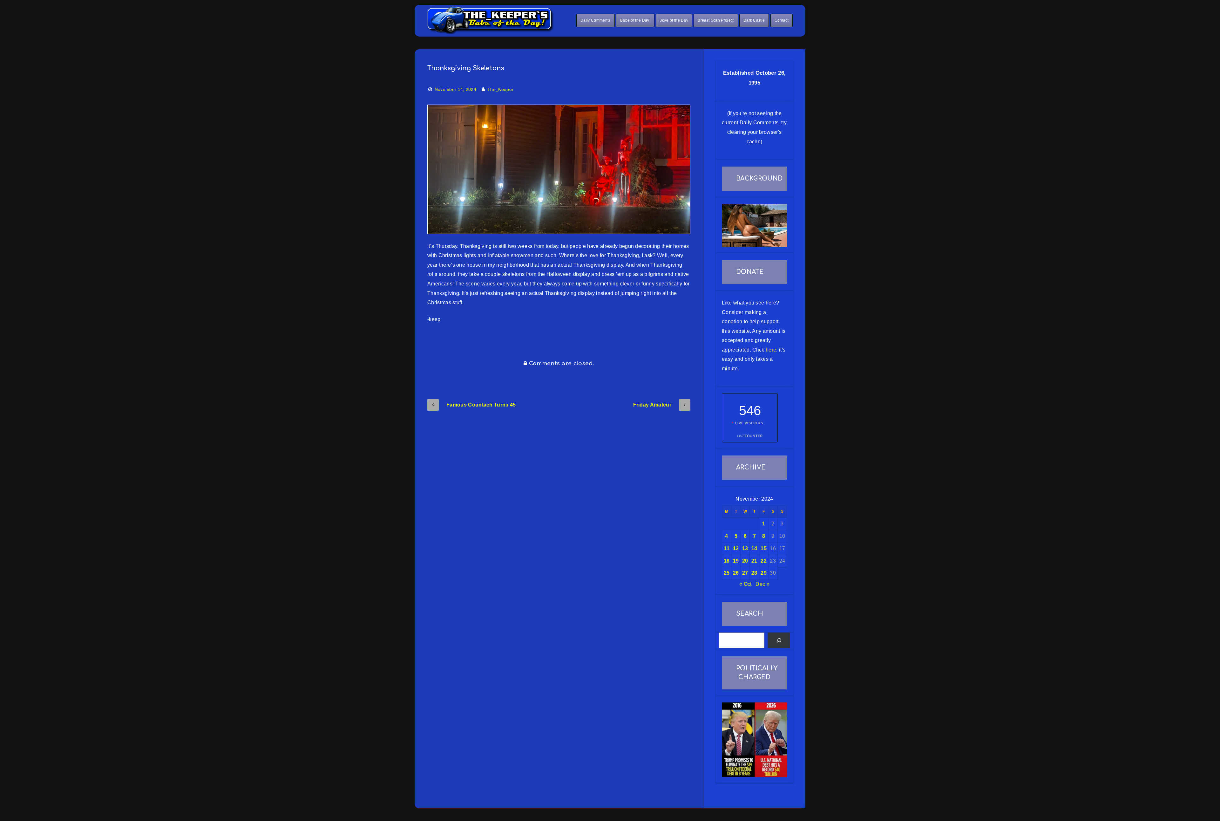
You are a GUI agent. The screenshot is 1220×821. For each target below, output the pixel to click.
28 (754, 573)
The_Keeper (500, 89)
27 (745, 573)
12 (736, 548)
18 (727, 561)
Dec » (762, 584)
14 (754, 548)
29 (764, 573)
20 (745, 561)
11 (726, 548)
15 (764, 548)
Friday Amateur (652, 404)
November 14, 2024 (455, 89)
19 (736, 561)
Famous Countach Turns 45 (481, 404)
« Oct (745, 584)
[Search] (779, 640)
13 (745, 548)
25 (727, 573)
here (771, 349)
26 (736, 573)
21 (754, 561)
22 (764, 561)
